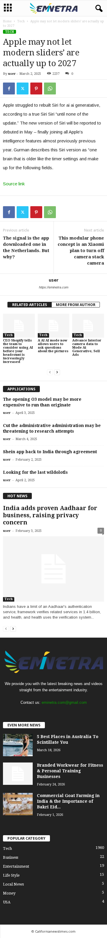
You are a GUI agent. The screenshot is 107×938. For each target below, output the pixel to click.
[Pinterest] (36, 88)
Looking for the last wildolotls (35, 472)
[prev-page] (50, 372)
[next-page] (57, 372)
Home (7, 21)
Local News (13, 884)
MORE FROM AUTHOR (75, 304)
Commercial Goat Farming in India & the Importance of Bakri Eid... (68, 801)
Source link (14, 183)
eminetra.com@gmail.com (64, 702)
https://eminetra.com (53, 287)
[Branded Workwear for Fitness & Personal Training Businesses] (18, 773)
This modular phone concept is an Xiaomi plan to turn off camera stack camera (81, 250)
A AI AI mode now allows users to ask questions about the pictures (53, 345)
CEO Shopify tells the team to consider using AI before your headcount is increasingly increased (18, 351)
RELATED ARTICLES (29, 304)
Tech (21, 21)
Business (10, 857)
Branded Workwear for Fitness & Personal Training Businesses (70, 771)
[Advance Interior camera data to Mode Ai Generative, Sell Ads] (88, 326)
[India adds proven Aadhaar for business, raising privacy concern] (53, 569)
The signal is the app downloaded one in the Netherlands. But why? (26, 247)
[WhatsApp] (50, 88)
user (12, 74)
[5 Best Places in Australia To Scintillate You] (18, 745)
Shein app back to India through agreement (50, 451)
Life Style (11, 875)
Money (9, 893)
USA (6, 902)
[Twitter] (23, 88)
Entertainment (16, 866)
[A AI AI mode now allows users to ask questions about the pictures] (54, 326)
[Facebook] (9, 88)
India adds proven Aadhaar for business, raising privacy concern (50, 515)
